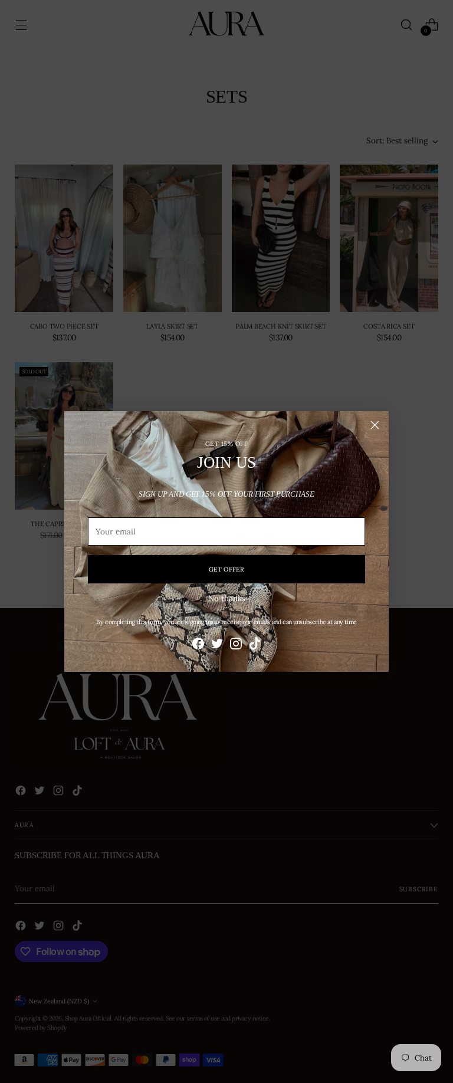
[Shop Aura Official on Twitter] (217, 645)
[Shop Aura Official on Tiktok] (255, 645)
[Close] (375, 425)
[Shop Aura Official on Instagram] (236, 645)
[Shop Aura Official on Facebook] (198, 645)
